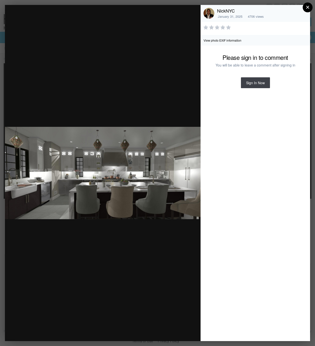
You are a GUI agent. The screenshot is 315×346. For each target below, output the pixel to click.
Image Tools (151, 332)
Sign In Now (255, 82)
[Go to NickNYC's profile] (209, 13)
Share (184, 332)
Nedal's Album (48, 18)
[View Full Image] (192, 14)
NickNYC (226, 10)
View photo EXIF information (222, 40)
